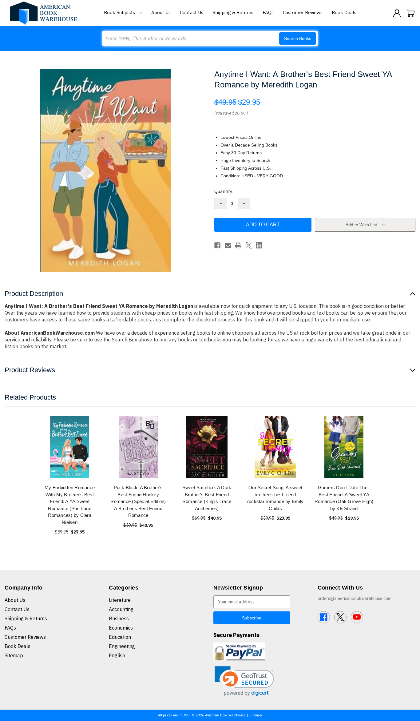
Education (120, 637)
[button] (244, 681)
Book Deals (344, 12)
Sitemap (14, 655)
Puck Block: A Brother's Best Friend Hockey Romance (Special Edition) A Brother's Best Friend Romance (138, 501)
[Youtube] (357, 617)
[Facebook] (217, 245)
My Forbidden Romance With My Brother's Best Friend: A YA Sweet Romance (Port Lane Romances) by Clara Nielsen (70, 505)
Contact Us (191, 12)
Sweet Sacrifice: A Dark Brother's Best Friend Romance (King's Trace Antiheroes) (207, 498)
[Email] (228, 245)
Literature (120, 600)
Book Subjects (120, 12)
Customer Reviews (303, 12)
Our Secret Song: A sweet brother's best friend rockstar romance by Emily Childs (275, 498)
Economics (121, 628)
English (117, 655)
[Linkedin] (259, 245)
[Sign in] (397, 13)
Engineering (122, 646)
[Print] (238, 245)
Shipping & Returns (232, 12)
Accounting (121, 609)
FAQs (268, 12)
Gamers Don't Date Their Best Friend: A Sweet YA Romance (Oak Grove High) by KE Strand (344, 498)
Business (119, 618)
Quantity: (223, 191)
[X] (249, 245)
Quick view (70, 447)
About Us (161, 12)
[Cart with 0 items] (410, 13)
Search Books (297, 38)
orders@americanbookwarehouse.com (354, 598)
